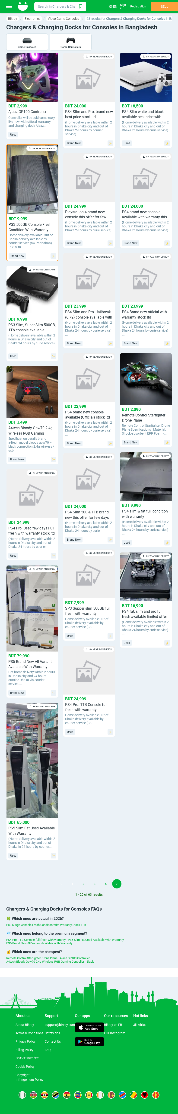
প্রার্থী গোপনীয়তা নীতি (27, 1058)
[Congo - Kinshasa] (122, 1095)
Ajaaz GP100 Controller (75, 958)
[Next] (116, 883)
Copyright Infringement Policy (29, 1077)
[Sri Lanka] (111, 1095)
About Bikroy (25, 1025)
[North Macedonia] (155, 1095)
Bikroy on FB (113, 1025)
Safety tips (52, 1033)
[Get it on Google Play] (89, 1042)
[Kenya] (33, 1095)
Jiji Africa (139, 1025)
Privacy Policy (25, 1041)
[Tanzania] (55, 1095)
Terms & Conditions (29, 1033)
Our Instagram (114, 1033)
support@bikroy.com (60, 1025)
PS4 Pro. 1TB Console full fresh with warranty (36, 939)
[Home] (23, 6)
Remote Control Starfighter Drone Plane (31, 958)
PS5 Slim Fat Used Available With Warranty (96, 939)
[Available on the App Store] (89, 1027)
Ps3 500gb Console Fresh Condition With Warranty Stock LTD (46, 925)
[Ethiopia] (78, 1095)
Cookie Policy (25, 1066)
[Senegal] (89, 1095)
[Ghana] (66, 1095)
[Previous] (61, 883)
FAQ (48, 1050)
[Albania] (144, 1095)
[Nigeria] (22, 1095)
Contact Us (53, 1041)
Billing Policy (24, 1050)
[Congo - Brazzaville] (133, 1095)
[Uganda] (44, 1095)
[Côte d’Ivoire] (100, 1095)
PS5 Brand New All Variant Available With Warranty (39, 943)
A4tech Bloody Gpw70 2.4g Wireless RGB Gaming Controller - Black (50, 961)
